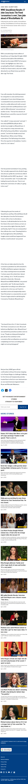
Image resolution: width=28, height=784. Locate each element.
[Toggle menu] (25, 1)
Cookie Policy (3, 764)
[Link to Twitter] (6, 772)
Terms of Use (3, 766)
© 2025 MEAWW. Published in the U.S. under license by (12, 741)
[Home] (5, 1)
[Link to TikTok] (11, 772)
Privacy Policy (4, 761)
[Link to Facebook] (1, 772)
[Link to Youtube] (9, 772)
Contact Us (3, 769)
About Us (3, 757)
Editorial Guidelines (5, 759)
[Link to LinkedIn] (14, 772)
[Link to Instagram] (4, 772)
